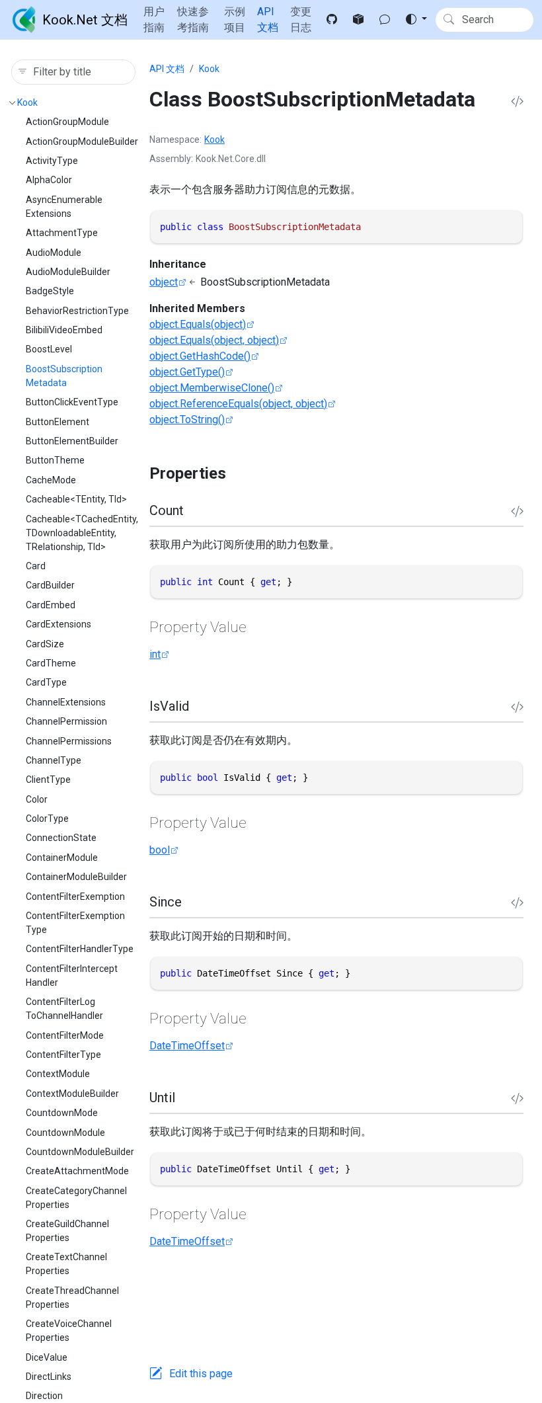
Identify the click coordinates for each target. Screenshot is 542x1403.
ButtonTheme (55, 460)
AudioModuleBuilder (68, 271)
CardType (46, 682)
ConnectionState (61, 837)
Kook (27, 102)
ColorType (47, 818)
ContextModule (58, 1073)
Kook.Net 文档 (85, 20)
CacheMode (51, 480)
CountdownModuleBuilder (80, 1151)
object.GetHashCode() (200, 356)
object (163, 282)
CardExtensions (58, 624)
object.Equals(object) (197, 324)
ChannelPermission (66, 721)
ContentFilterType (63, 1054)
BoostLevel (49, 349)
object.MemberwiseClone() (211, 387)
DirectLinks (48, 1376)
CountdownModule (65, 1132)
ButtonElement (57, 422)
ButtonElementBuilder (72, 441)
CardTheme (51, 663)
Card (36, 566)
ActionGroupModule (67, 121)
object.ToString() (187, 419)
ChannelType (53, 760)
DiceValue (46, 1357)
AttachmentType (62, 232)
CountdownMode (62, 1112)
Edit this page (201, 1373)
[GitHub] (332, 20)
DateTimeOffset (187, 1045)
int (155, 654)
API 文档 (166, 68)
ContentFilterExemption (75, 896)
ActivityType (52, 160)
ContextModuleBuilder (72, 1093)
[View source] (517, 102)
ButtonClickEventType (72, 402)
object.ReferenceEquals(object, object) (238, 403)
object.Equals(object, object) (214, 340)
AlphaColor (49, 180)
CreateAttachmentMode (77, 1171)
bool (159, 850)
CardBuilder (50, 585)
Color (37, 799)
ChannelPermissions (69, 741)
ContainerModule (62, 857)
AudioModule (53, 252)
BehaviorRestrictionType (77, 310)
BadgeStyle (50, 291)
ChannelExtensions (66, 702)
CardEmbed (50, 605)
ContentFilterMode (65, 1035)
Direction (44, 1395)
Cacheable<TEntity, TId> (76, 499)
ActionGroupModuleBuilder (82, 141)
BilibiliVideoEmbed (64, 330)
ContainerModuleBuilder (76, 876)
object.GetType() (187, 372)
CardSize (45, 644)
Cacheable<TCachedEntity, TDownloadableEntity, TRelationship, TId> (82, 533)
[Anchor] (237, 473)
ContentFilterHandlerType (80, 948)
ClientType (48, 779)
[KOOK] (384, 20)
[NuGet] (358, 20)
